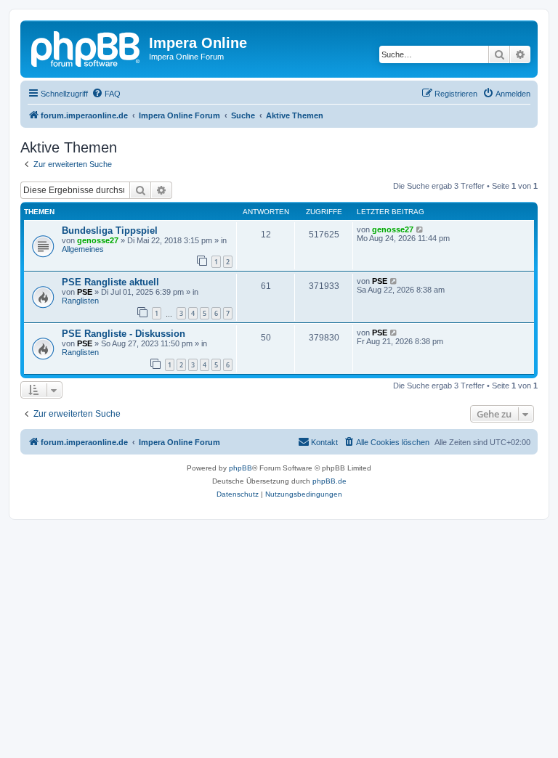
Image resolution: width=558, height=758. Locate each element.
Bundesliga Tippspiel (110, 230)
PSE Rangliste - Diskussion (123, 333)
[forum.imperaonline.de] (86, 47)
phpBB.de (329, 481)
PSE (84, 292)
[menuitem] (106, 93)
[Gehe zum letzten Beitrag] (420, 229)
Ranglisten (80, 300)
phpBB (240, 468)
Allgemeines (83, 249)
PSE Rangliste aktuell (110, 282)
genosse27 (97, 240)
